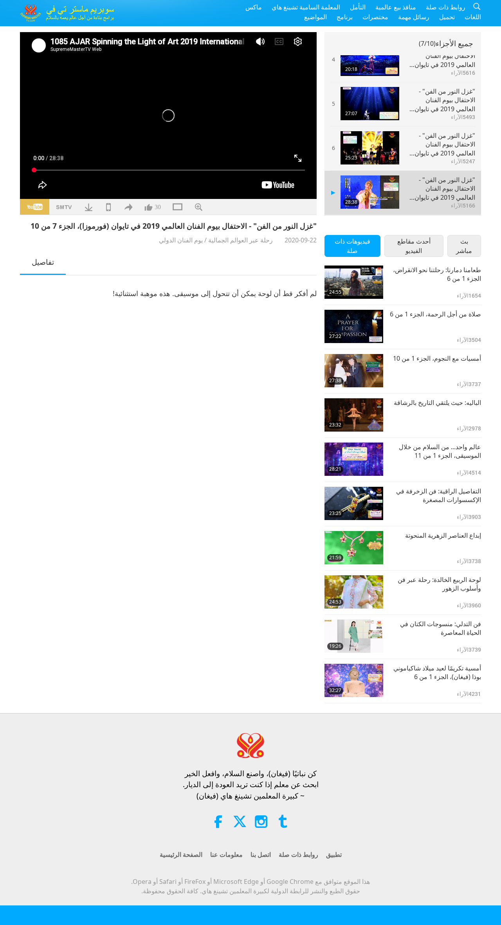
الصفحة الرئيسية (181, 854)
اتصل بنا (260, 854)
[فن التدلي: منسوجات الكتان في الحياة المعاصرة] (353, 636)
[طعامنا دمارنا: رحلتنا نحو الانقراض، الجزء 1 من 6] (353, 282)
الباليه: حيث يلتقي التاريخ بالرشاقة (437, 402)
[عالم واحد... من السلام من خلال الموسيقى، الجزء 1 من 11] (353, 459)
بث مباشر (464, 246)
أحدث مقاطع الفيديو (414, 246)
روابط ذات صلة (445, 7)
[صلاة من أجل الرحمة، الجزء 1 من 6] (353, 326)
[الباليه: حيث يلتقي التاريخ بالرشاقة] (353, 415)
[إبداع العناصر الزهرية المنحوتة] (353, 547)
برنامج (345, 17)
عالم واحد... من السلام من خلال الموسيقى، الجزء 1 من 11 (440, 451)
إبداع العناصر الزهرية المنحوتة (443, 535)
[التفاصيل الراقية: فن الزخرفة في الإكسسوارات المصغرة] (353, 503)
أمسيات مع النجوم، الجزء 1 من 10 (437, 358)
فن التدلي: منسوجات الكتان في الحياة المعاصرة (440, 628)
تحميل (447, 17)
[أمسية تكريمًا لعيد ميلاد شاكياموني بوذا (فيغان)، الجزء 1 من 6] (353, 680)
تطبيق (334, 854)
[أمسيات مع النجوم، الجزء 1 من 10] (353, 370)
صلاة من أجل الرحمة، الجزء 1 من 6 (435, 314)
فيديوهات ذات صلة (352, 246)
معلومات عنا (226, 854)
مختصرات (375, 17)
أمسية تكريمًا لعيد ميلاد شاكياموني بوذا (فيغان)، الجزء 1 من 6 (437, 672)
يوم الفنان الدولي (181, 240)
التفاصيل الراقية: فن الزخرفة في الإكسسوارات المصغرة (438, 495)
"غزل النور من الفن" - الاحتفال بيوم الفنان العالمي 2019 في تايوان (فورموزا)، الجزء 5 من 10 (442, 100)
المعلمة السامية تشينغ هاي (306, 7)
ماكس (253, 7)
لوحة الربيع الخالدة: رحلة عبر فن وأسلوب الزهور (439, 584)
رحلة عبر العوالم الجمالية (240, 240)
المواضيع (315, 17)
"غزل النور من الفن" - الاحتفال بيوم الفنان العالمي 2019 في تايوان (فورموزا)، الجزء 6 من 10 (442, 144)
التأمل (358, 7)
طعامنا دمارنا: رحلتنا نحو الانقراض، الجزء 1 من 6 (437, 274)
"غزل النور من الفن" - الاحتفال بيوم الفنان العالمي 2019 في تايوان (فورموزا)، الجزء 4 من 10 (442, 56)
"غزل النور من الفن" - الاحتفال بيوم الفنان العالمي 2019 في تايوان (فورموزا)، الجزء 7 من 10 (442, 188)
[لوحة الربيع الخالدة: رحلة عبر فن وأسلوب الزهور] (353, 592)
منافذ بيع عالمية (395, 7)
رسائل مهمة (413, 17)
